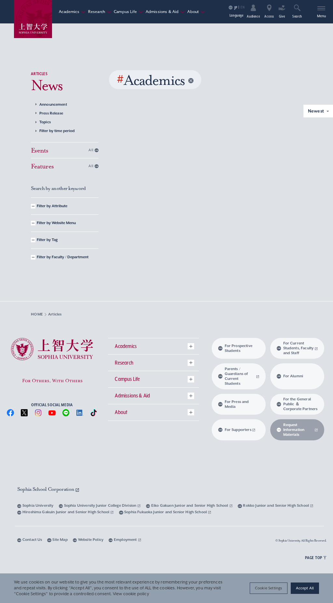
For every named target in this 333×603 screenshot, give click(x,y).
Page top (313, 557)
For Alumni (293, 376)
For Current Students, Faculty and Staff (298, 348)
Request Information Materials (294, 429)
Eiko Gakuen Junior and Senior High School (190, 505)
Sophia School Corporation (46, 489)
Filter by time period (56, 130)
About (196, 11)
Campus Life (128, 11)
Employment (126, 539)
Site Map (59, 539)
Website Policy (90, 539)
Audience (253, 16)
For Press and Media (237, 404)
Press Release (51, 113)
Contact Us (32, 539)
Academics (72, 11)
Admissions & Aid (165, 11)
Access (269, 16)
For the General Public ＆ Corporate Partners (300, 404)
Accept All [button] (305, 588)
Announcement (53, 104)
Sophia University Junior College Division (101, 505)
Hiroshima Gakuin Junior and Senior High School (66, 512)
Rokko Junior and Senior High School (276, 505)
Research (99, 11)
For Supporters (238, 429)
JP (235, 8)
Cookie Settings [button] (268, 588)
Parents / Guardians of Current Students (236, 376)
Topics (45, 122)
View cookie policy (131, 593)
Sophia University (38, 505)
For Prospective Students (238, 348)
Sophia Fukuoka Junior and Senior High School (166, 512)
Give (282, 16)
